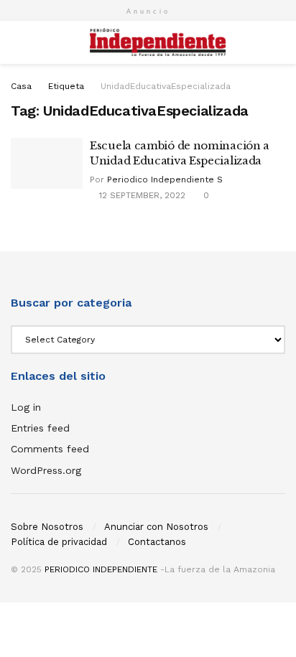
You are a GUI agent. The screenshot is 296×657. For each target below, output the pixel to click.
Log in (26, 407)
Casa (21, 86)
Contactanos (157, 541)
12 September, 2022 (140, 195)
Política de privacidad (59, 541)
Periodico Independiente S (165, 179)
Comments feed (50, 449)
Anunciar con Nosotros (156, 526)
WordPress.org (46, 470)
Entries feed (40, 428)
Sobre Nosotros (47, 526)
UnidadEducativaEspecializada (166, 86)
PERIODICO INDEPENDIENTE (101, 569)
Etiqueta (66, 86)
